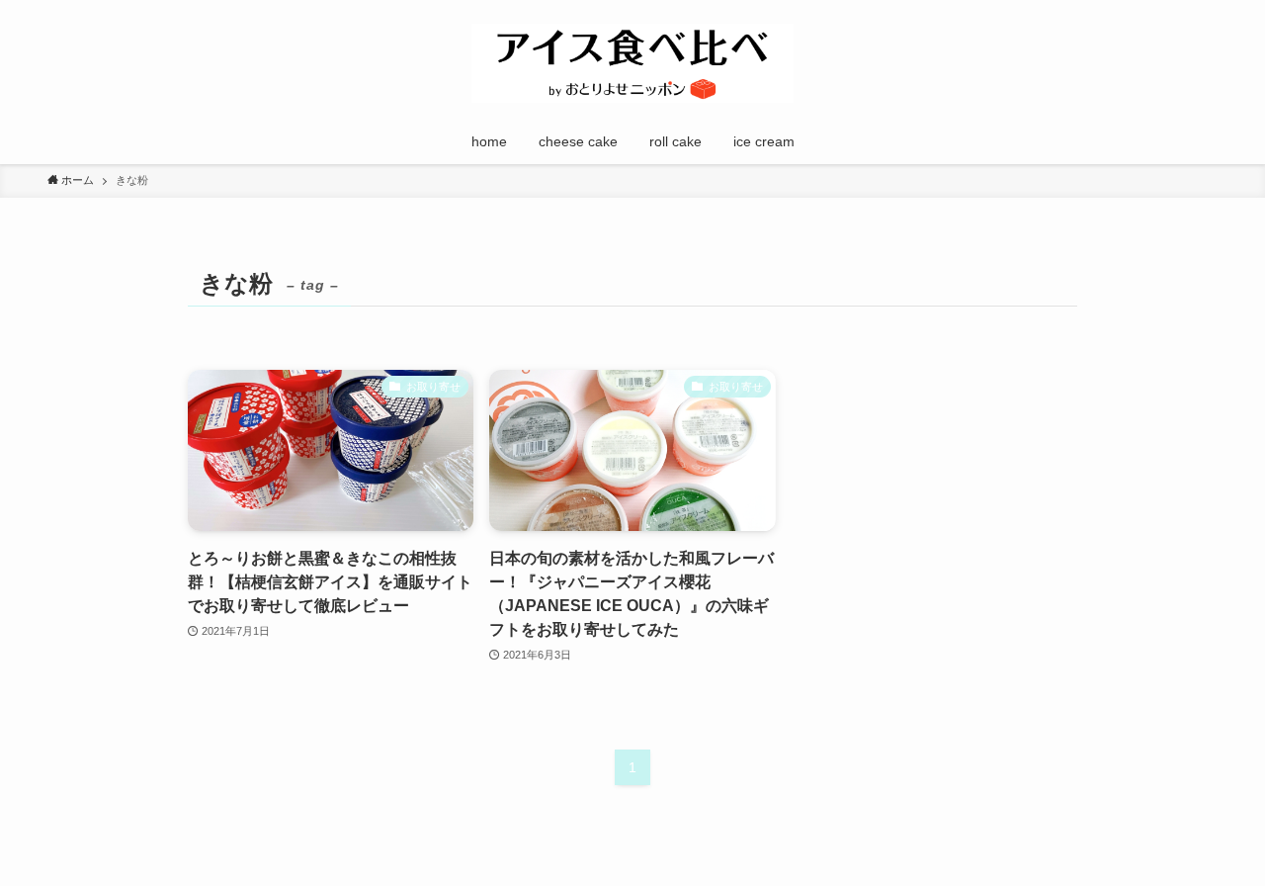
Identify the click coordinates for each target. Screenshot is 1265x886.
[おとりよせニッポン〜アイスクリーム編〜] (632, 63)
